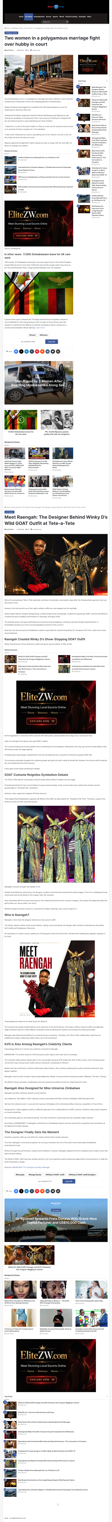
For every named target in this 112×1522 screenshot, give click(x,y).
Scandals (82, 16)
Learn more (40, 328)
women (21, 99)
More (89, 16)
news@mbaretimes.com (18, 1518)
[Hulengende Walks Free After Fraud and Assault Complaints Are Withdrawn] (84, 141)
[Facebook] (16, 351)
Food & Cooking (71, 16)
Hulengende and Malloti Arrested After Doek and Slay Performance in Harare (99, 185)
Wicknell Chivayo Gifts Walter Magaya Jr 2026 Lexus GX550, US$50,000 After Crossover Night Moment (14, 465)
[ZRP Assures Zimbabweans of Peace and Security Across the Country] (10, 180)
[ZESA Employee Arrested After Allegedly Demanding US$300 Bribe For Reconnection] (38, 453)
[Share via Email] (53, 351)
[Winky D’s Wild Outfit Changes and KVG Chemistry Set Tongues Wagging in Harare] (84, 103)
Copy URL (51, 342)
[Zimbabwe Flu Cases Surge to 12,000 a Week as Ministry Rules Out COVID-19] (84, 171)
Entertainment (39, 16)
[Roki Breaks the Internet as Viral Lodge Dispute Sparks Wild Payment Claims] (84, 209)
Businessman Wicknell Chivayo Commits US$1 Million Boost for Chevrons (14, 491)
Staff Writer (10, 50)
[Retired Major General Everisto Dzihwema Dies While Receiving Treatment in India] (10, 189)
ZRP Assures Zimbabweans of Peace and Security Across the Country (44, 177)
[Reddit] (42, 351)
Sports (55, 16)
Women (44, 335)
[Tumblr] (32, 351)
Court (33, 335)
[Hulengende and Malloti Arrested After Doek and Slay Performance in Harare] (84, 184)
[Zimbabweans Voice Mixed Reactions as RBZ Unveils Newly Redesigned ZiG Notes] (62, 453)
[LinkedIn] (26, 351)
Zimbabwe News (17, 28)
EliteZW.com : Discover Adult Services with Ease (99, 117)
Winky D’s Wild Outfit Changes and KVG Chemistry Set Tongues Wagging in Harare (99, 104)
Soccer (48, 16)
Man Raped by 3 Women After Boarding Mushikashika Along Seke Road (38, 385)
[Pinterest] (37, 351)
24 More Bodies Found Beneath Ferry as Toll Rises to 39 (38, 157)
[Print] (58, 351)
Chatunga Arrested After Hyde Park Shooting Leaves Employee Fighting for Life (38, 491)
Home (21, 16)
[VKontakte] (47, 351)
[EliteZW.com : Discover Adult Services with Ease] (84, 118)
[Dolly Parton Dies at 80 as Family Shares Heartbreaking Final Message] (84, 128)
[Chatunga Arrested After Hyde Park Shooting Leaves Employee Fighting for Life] (38, 481)
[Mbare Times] (56, 6)
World (61, 16)
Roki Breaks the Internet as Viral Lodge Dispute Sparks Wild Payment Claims (98, 210)
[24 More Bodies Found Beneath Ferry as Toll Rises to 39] (10, 160)
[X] (21, 351)
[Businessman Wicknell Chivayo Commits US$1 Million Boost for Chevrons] (14, 481)
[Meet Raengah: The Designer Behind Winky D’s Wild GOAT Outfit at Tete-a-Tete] (84, 90)
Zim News (28, 16)
